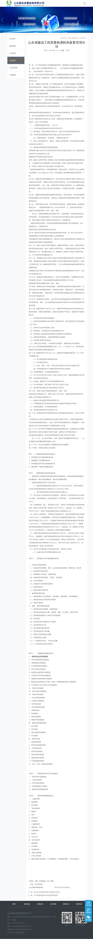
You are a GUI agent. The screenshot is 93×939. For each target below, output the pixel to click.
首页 (69, 38)
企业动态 (12, 60)
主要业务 (40, 904)
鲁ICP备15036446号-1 (23, 929)
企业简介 (12, 39)
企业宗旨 (12, 53)
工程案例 (12, 75)
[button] (2, 19)
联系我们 (79, 904)
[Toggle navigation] (84, 3)
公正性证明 (13, 68)
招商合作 (66, 904)
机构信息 (75, 38)
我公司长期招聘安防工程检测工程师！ (47, 892)
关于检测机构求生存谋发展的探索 (46, 895)
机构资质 (12, 46)
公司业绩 (53, 904)
